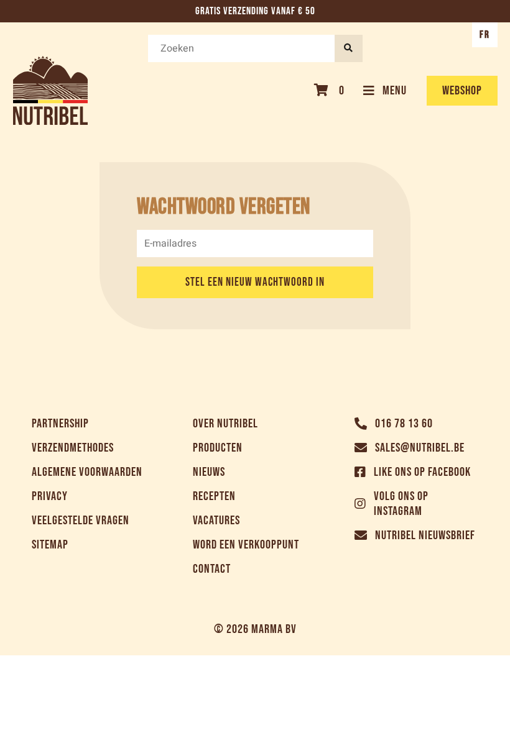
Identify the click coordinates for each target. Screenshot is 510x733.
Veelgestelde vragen (80, 520)
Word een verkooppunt (246, 544)
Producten (218, 447)
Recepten (214, 496)
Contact (212, 569)
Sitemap (50, 544)
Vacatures (216, 520)
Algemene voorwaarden (87, 472)
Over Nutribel (225, 423)
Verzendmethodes (73, 447)
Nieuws (209, 472)
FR (485, 35)
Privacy (50, 496)
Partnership (60, 423)
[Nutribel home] (50, 90)
